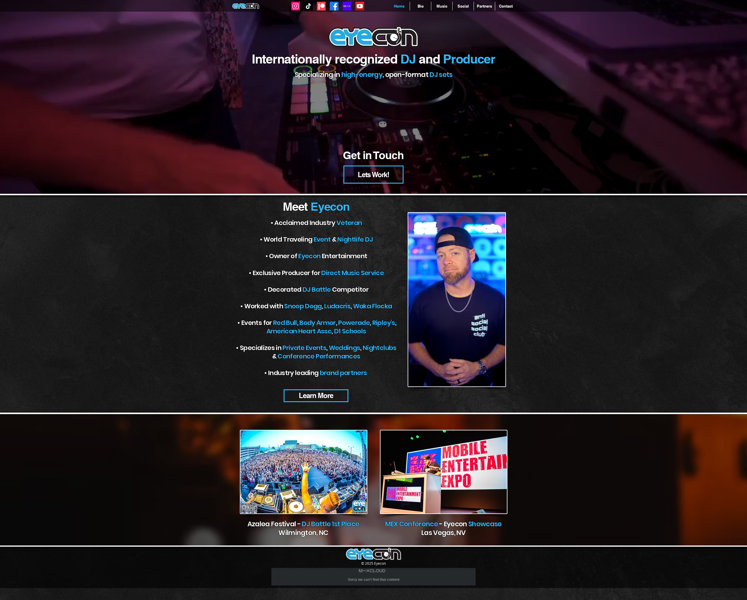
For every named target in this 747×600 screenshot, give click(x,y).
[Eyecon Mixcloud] (347, 6)
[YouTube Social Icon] (359, 6)
